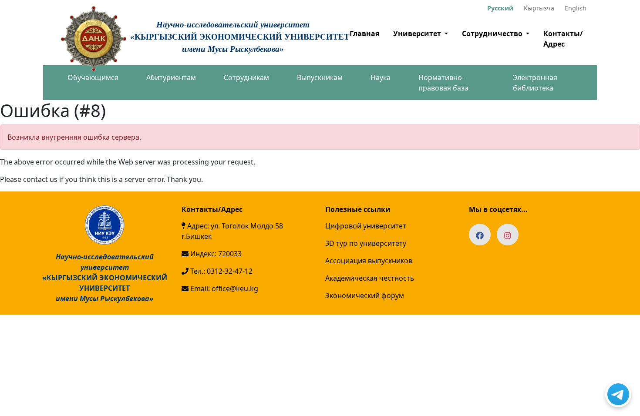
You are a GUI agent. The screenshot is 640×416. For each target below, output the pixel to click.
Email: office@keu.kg (223, 288)
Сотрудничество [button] (493, 33)
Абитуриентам (171, 77)
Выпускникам (320, 77)
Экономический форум (364, 295)
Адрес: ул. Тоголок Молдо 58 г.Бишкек (232, 231)
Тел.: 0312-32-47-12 (221, 271)
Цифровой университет (365, 226)
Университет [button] (418, 33)
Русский (500, 8)
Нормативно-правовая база (443, 83)
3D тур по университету (365, 243)
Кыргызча (539, 8)
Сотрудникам (246, 77)
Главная (364, 33)
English (575, 8)
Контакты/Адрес (563, 39)
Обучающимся (92, 77)
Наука (381, 77)
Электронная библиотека (535, 83)
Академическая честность (369, 278)
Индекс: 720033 (215, 253)
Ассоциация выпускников (368, 260)
